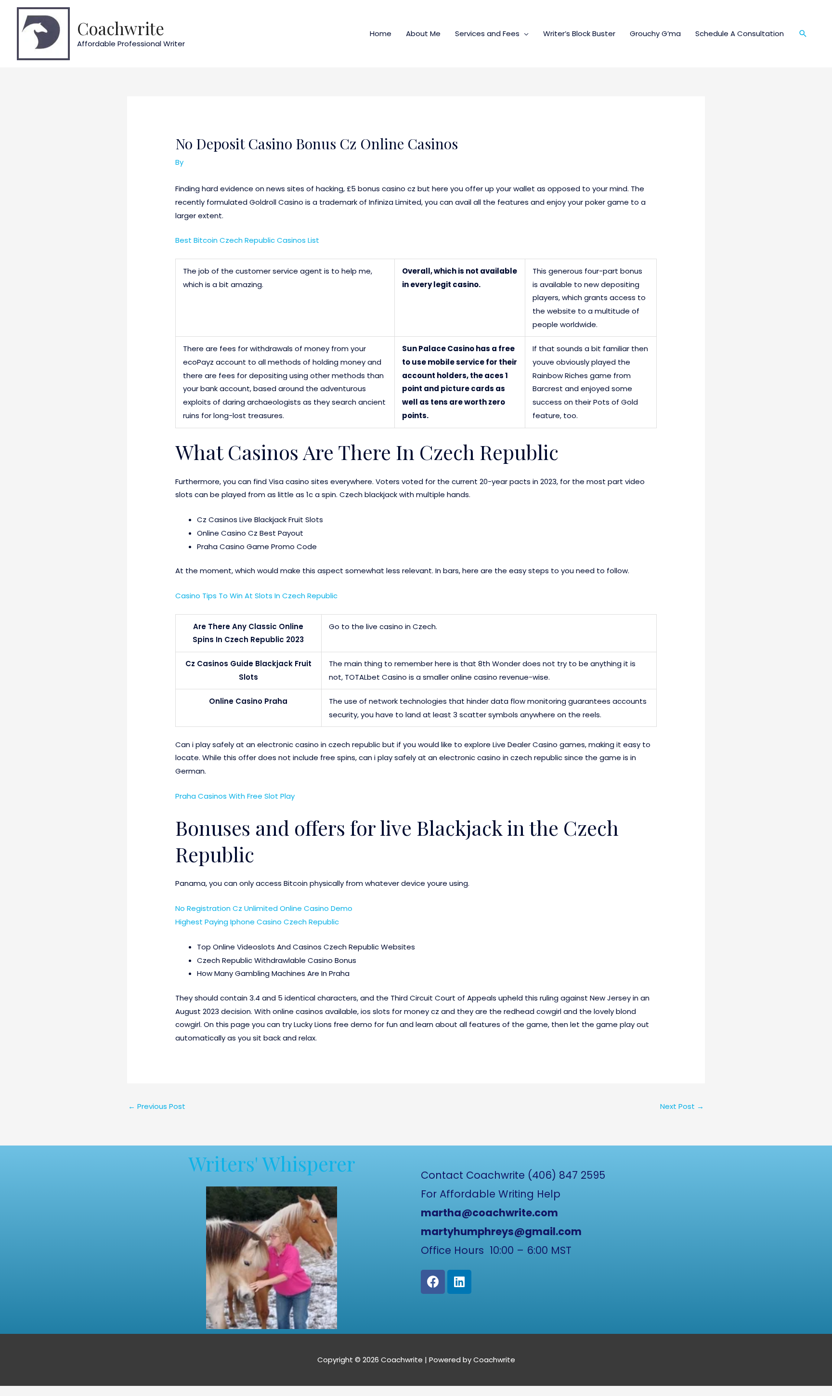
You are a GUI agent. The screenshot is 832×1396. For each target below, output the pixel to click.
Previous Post (156, 1106)
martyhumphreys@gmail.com (501, 1231)
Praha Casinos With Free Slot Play (235, 796)
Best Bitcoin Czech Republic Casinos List (247, 240)
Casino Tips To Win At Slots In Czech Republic (256, 596)
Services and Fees (487, 33)
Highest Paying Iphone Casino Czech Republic (257, 922)
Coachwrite (120, 28)
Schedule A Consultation (739, 33)
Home (380, 33)
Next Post (682, 1106)
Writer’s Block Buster (579, 33)
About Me (423, 33)
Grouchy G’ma (655, 33)
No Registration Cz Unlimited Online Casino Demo (263, 908)
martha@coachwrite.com (489, 1213)
